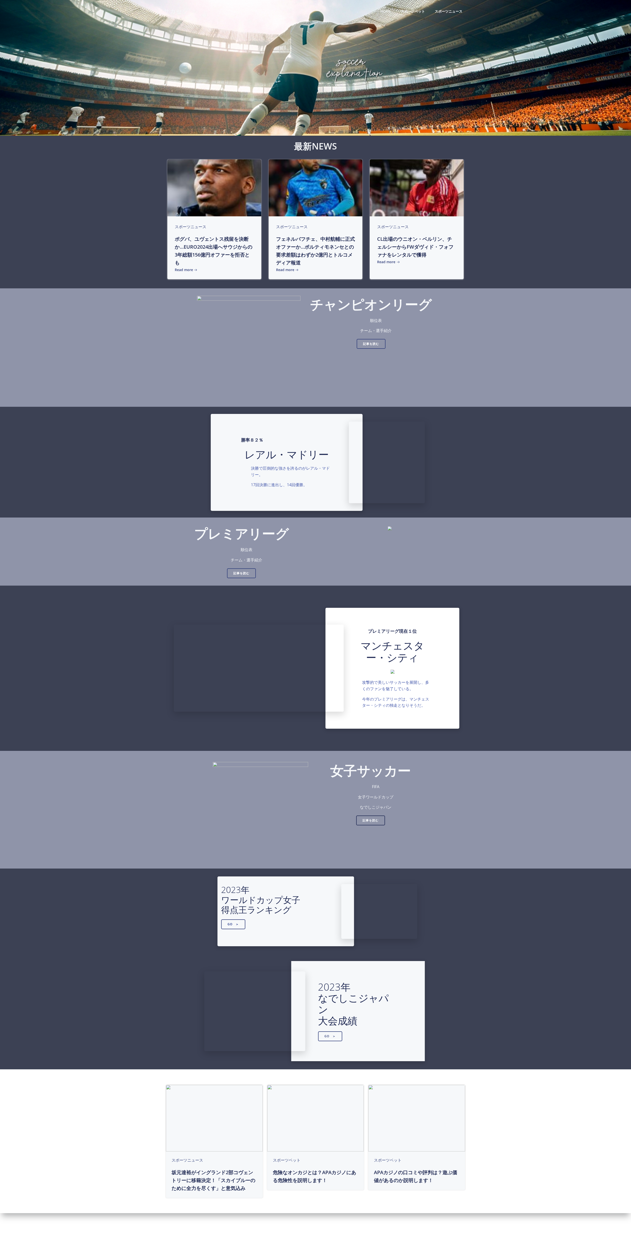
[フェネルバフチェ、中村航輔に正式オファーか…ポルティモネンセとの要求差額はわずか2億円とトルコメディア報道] (316, 187)
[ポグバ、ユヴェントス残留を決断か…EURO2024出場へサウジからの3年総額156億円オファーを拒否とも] (214, 187)
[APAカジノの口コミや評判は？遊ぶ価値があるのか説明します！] (416, 1117)
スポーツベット (413, 11)
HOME (385, 11)
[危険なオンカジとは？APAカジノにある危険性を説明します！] (315, 1117)
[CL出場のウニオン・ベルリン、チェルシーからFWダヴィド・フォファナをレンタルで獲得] (417, 187)
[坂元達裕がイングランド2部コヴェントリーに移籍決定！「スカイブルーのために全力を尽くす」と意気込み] (214, 1117)
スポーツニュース (448, 11)
